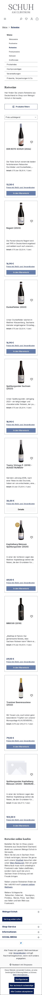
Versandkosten (19, 953)
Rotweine (13, 48)
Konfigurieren (22, 979)
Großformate (13, 60)
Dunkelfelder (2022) (16, 307)
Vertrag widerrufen (12, 919)
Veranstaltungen (14, 74)
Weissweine (13, 39)
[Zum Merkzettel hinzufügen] (31, 142)
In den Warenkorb (21, 193)
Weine (9, 35)
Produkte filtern (22, 107)
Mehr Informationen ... (21, 975)
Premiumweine (14, 52)
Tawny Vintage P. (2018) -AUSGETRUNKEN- (19, 466)
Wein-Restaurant (17, 863)
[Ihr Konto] (31, 19)
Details (21, 509)
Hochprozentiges (14, 69)
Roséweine (13, 43)
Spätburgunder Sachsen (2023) (18, 387)
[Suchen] (21, 19)
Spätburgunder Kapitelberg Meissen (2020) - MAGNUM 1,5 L (19, 782)
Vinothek (19, 860)
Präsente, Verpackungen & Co (19, 78)
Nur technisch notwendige (21, 985)
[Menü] (5, 19)
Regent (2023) (13, 228)
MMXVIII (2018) (14, 623)
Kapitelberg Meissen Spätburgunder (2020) (17, 545)
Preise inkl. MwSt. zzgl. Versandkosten (20, 187)
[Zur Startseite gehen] (21, 9)
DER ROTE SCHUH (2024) (18, 149)
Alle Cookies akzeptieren (22, 991)
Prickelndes (12, 64)
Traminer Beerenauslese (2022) (18, 703)
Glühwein (12, 56)
